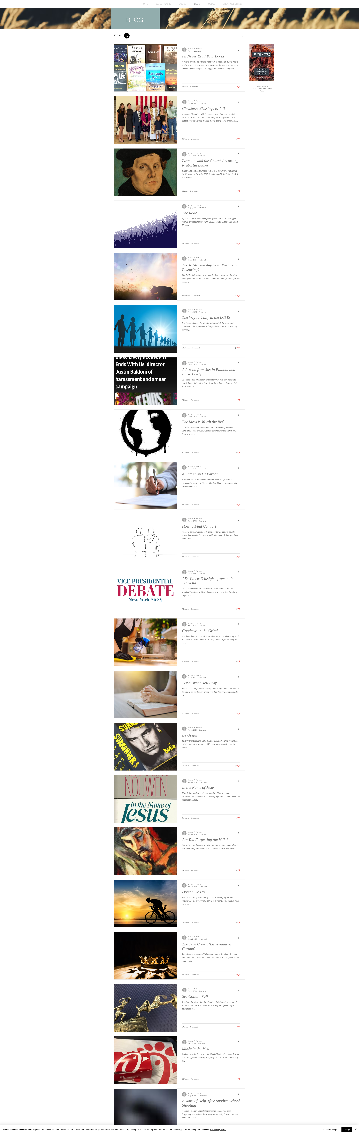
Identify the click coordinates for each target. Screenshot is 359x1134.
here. (262, 91)
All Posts (117, 35)
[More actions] (239, 49)
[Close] (355, 1129)
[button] (241, 35)
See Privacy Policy (218, 1129)
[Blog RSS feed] (127, 36)
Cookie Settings (330, 1129)
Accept (347, 1129)
